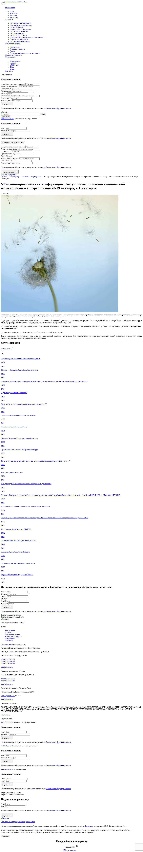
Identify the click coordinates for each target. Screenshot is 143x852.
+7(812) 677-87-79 (8, 696)
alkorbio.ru (88, 826)
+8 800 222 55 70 (7, 119)
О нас (12, 11)
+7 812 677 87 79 (7, 746)
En (4, 4)
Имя (3, 128)
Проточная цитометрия (19, 31)
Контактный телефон (9, 96)
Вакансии (13, 15)
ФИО (3, 592)
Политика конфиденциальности (13, 644)
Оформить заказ (70, 850)
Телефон (5, 131)
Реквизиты (14, 17)
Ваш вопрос (6, 100)
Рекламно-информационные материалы (25, 53)
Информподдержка (12, 43)
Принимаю (5, 836)
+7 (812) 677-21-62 (8, 659)
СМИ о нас (14, 65)
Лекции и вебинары (17, 49)
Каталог (8, 19)
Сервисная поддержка (13, 55)
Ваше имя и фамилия (9, 86)
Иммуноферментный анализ (21, 25)
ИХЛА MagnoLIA (17, 27)
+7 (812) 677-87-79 (8, 661)
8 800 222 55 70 (7, 722)
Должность (6, 89)
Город (4, 596)
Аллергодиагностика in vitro (20, 23)
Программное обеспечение (20, 41)
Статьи (12, 51)
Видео (12, 69)
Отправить (6, 104)
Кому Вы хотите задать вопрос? (13, 84)
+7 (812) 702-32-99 (8, 663)
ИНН (3, 599)
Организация (6, 91)
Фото (12, 67)
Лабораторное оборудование (21, 29)
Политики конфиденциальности (58, 108)
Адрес (4, 93)
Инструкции (14, 47)
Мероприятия (15, 61)
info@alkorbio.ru (7, 667)
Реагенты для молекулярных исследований (26, 37)
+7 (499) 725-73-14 (8, 680)
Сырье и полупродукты (19, 39)
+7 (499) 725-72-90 (8, 678)
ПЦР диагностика (17, 33)
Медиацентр (10, 57)
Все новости (6, 349)
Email (3, 601)
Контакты (13, 13)
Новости (13, 63)
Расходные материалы (18, 35)
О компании (10, 8)
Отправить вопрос (8, 172)
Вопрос (4, 603)
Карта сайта (5, 715)
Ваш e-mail (5, 98)
